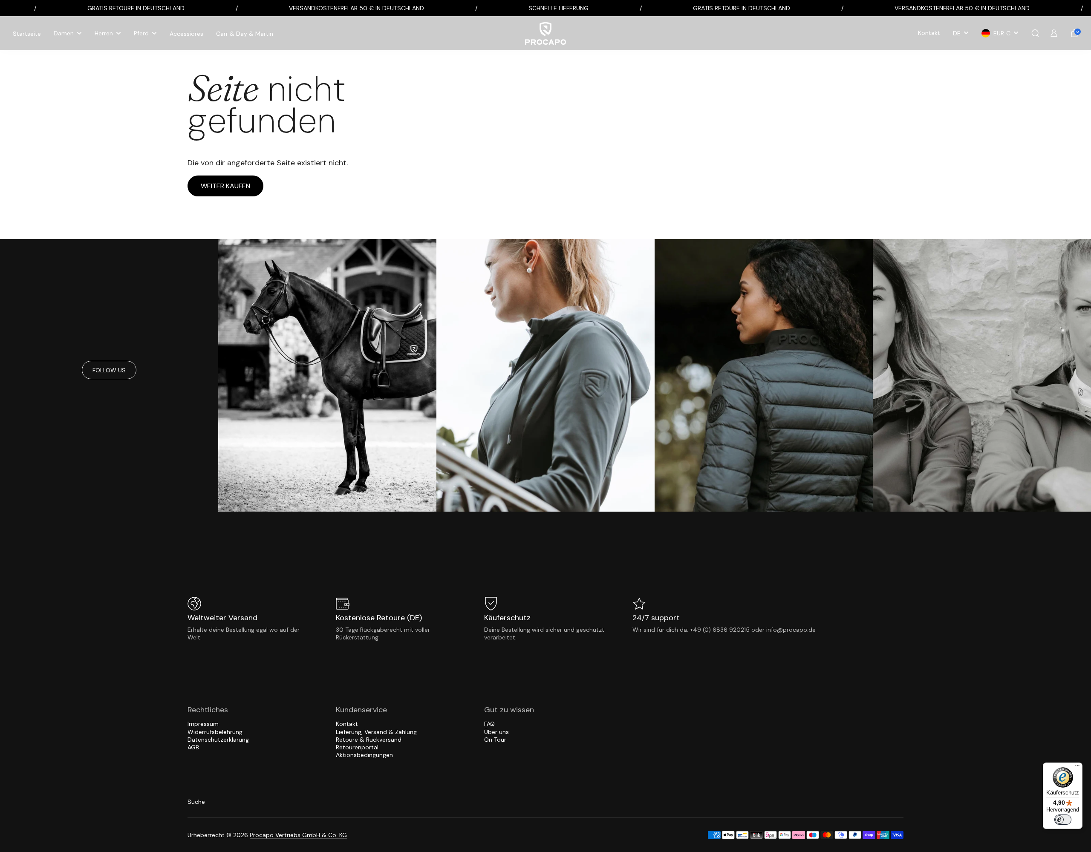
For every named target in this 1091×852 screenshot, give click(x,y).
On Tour (495, 739)
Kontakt (347, 724)
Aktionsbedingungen (364, 755)
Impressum (203, 724)
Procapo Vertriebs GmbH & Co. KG (298, 835)
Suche (196, 802)
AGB (193, 747)
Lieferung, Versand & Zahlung (376, 732)
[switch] (1062, 820)
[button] (1035, 33)
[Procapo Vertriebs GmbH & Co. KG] (545, 33)
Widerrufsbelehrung (215, 732)
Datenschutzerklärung (218, 739)
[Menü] (1077, 768)
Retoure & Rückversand (368, 739)
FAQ (489, 724)
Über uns (496, 732)
